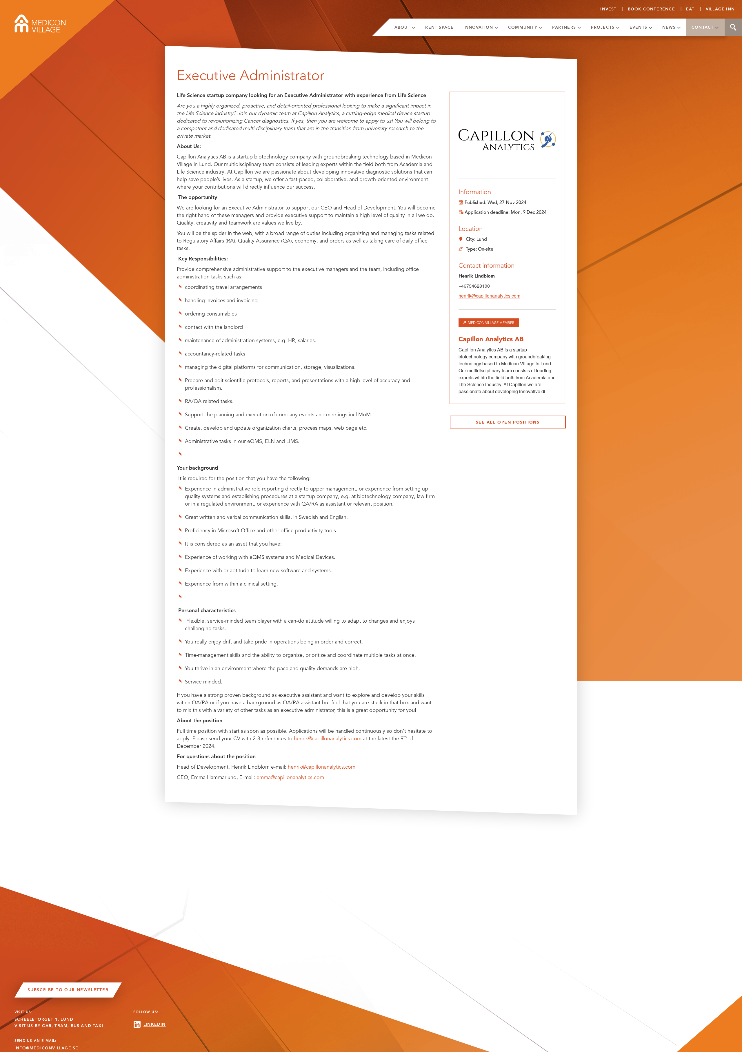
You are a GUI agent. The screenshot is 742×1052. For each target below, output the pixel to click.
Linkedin (154, 1024)
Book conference (651, 9)
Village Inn (720, 9)
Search (733, 27)
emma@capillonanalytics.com (290, 777)
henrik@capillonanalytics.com (327, 738)
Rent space (439, 27)
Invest (608, 9)
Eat (690, 9)
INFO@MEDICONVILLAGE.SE (46, 1048)
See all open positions (508, 422)
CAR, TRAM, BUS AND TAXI (72, 1025)
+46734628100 (474, 285)
